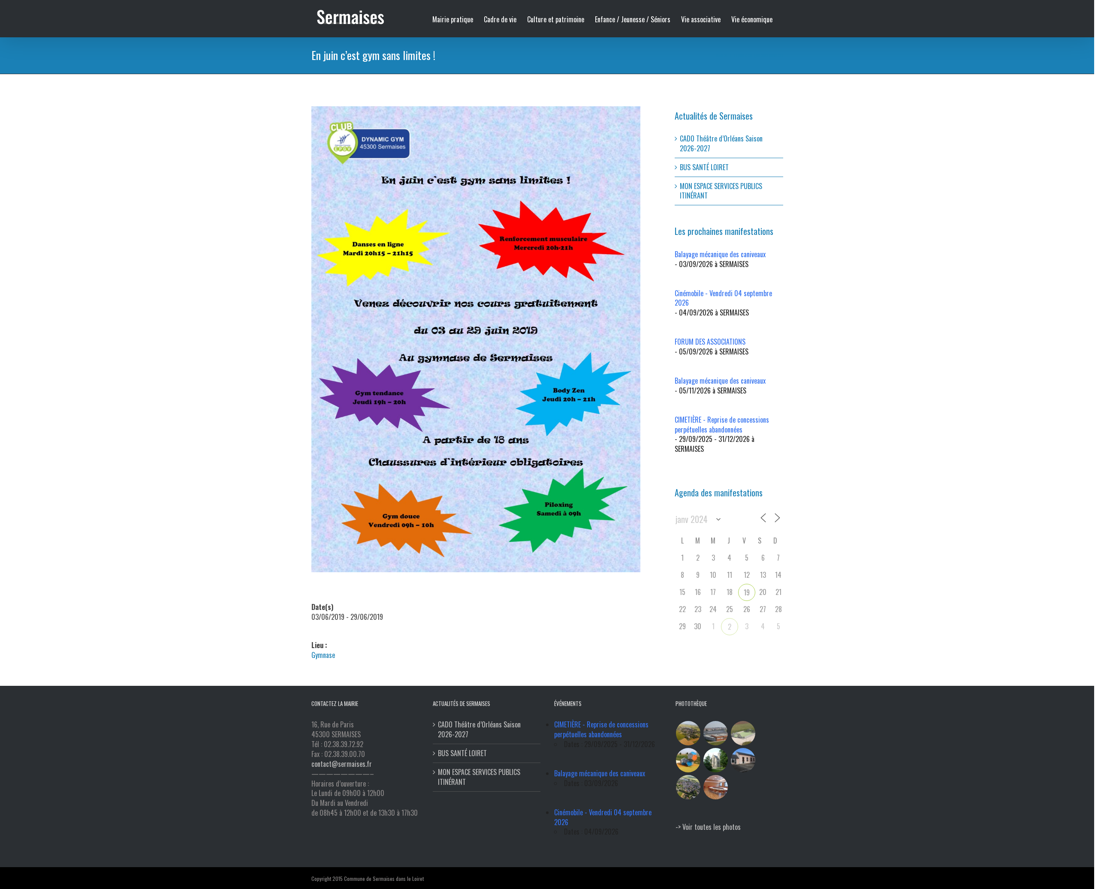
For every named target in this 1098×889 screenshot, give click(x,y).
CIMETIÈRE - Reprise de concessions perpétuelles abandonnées (722, 424)
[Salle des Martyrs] (743, 760)
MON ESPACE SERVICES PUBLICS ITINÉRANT (721, 191)
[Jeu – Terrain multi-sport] (688, 760)
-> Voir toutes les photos (708, 827)
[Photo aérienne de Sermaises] (688, 733)
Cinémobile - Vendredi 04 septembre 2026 (723, 298)
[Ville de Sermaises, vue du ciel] (688, 787)
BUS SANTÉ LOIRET (704, 167)
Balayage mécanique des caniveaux (720, 254)
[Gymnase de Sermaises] (716, 733)
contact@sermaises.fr (341, 764)
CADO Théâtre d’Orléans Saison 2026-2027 (721, 143)
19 (747, 592)
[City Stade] (743, 733)
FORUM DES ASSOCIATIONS (710, 341)
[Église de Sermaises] (716, 760)
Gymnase (323, 655)
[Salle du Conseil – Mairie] (716, 787)
